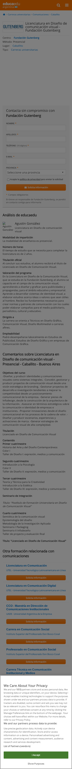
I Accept (36, 755)
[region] (36, 722)
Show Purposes (36, 763)
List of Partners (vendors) (17, 746)
